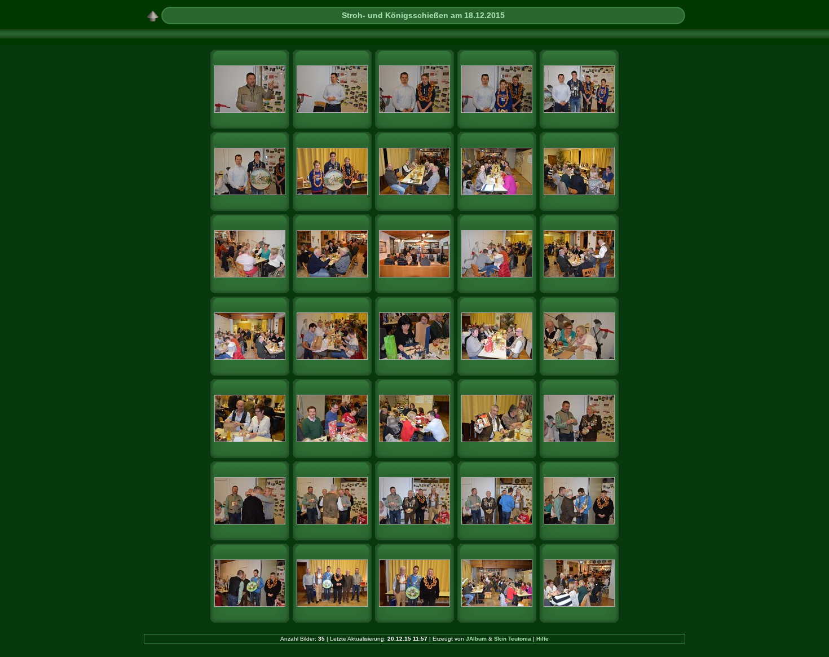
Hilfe (542, 639)
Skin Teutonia (512, 639)
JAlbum (476, 639)
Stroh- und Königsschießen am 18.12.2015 (423, 15)
